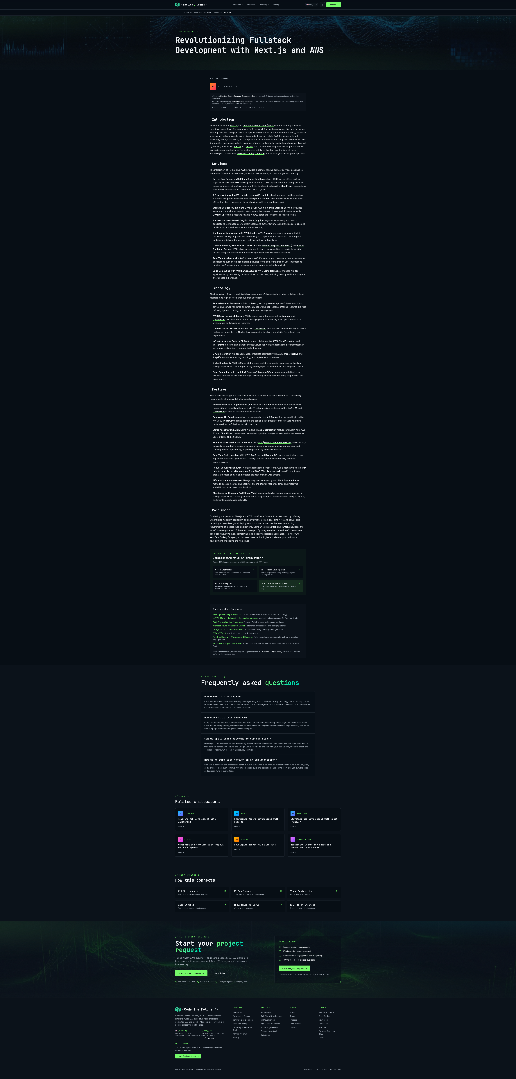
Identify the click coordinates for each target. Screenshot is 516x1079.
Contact (333, 4)
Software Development (243, 1020)
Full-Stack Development (271, 1016)
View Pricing (218, 973)
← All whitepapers (219, 78)
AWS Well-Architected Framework (228, 622)
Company (263, 4)
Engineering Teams (241, 1016)
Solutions (251, 4)
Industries (265, 1035)
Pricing (276, 4)
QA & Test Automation (270, 1023)
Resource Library (326, 1012)
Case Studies (296, 1023)
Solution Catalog (240, 1023)
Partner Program (240, 1034)
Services (237, 4)
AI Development (268, 1020)
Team (292, 1016)
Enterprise (237, 1012)
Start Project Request (189, 973)
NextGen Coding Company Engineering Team (238, 96)
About (292, 1012)
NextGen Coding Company (271, 652)
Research (218, 12)
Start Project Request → (188, 1056)
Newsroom (323, 1020)
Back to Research (194, 12)
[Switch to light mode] (322, 4)
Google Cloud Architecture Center (228, 629)
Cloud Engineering (269, 1027)
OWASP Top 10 (219, 633)
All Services (266, 1012)
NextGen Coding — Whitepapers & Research (233, 637)
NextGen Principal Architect (243, 101)
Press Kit (322, 1027)
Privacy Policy (321, 1069)
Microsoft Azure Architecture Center (229, 626)
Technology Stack (269, 1031)
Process (293, 1020)
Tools (321, 1037)
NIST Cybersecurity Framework (227, 614)
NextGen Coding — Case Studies (227, 643)
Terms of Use (335, 1069)
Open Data (323, 1023)
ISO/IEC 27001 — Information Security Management (235, 618)
